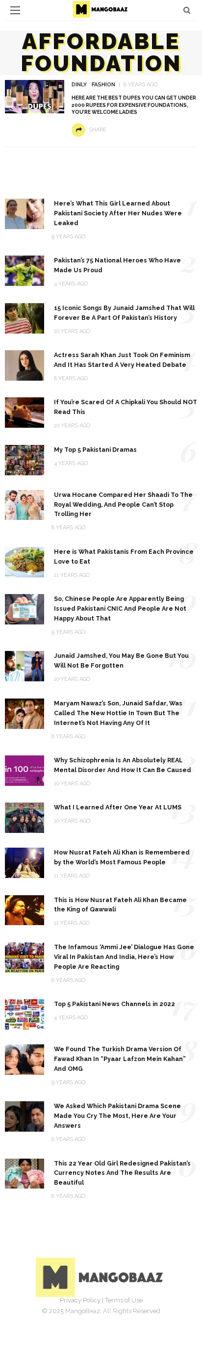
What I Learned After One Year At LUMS (117, 807)
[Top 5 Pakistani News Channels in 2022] (24, 1013)
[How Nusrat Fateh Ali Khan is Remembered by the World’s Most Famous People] (24, 862)
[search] (187, 10)
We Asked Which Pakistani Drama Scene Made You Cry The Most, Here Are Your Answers (117, 1115)
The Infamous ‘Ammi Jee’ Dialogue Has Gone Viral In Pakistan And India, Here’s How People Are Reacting (124, 956)
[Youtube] (133, 1315)
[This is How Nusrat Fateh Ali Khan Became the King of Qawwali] (24, 909)
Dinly (79, 84)
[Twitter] (90, 1315)
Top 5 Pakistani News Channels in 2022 (114, 1004)
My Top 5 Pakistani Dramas (95, 449)
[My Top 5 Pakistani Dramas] (24, 459)
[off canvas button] (15, 10)
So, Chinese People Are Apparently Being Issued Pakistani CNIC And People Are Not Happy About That (120, 608)
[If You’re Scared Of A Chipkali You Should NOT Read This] (24, 411)
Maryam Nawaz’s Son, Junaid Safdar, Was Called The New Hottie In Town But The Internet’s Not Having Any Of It (118, 712)
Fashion (103, 84)
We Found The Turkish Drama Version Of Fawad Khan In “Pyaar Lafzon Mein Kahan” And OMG (120, 1058)
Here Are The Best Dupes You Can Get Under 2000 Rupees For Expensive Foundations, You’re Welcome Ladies (134, 105)
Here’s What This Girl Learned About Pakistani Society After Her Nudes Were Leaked (118, 213)
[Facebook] (68, 1315)
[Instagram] (111, 1315)
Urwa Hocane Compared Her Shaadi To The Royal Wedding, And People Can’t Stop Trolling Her (123, 504)
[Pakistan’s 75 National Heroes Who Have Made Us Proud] (24, 270)
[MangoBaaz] (101, 1276)
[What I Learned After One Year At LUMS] (24, 817)
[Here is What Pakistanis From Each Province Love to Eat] (24, 561)
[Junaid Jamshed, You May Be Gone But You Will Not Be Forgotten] (24, 666)
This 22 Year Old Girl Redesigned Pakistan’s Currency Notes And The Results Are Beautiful (122, 1173)
